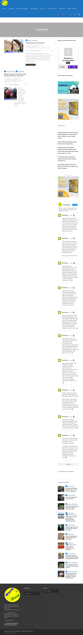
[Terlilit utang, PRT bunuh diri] (13, 46)
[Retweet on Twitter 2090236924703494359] (66, 283)
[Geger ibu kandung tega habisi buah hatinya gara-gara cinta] (61, 506)
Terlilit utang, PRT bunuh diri (35, 43)
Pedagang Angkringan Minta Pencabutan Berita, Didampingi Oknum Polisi (72, 557)
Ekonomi (11, 8)
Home (4, 8)
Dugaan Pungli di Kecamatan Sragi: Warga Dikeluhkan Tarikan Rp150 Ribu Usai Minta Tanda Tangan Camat (68, 135)
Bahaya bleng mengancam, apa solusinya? (69, 548)
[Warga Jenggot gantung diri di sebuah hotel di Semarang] (61, 527)
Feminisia (62, 8)
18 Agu (70, 416)
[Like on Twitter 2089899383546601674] (69, 385)
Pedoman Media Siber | (16, 631)
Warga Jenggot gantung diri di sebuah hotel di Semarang (71, 529)
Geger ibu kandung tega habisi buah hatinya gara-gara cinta (71, 508)
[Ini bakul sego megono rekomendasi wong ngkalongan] (61, 536)
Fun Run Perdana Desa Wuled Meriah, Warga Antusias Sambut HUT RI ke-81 (67, 158)
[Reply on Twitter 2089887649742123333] (63, 412)
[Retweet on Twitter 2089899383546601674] (66, 385)
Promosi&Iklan (30, 631)
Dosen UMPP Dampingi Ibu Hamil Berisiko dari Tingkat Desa (67, 142)
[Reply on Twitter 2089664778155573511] (63, 460)
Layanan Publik (9, 79)
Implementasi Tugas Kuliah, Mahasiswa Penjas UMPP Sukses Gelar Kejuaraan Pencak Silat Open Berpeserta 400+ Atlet (68, 150)
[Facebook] (56, 14)
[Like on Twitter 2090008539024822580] (69, 307)
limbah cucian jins (17, 80)
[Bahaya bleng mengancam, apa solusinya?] (61, 545)
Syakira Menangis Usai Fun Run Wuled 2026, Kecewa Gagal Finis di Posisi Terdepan (68, 166)
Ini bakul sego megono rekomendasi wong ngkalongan (71, 538)
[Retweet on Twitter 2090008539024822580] (66, 307)
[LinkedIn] (67, 14)
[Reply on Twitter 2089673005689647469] (63, 430)
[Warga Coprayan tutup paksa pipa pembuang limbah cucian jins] (10, 93)
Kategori (45, 588)
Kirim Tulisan (72, 8)
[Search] (75, 14)
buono (30, 45)
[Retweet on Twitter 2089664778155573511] (66, 460)
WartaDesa (65, 215)
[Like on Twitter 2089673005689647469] (69, 430)
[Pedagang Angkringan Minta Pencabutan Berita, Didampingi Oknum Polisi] (61, 556)
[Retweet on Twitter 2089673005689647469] (66, 430)
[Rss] (72, 14)
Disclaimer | (24, 631)
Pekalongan (44, 47)
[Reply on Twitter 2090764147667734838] (63, 233)
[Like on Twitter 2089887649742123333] (69, 412)
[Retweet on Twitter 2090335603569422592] (66, 258)
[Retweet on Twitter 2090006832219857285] (66, 331)
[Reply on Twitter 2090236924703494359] (63, 283)
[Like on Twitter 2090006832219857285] (69, 331)
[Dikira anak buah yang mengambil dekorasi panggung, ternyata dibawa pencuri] (61, 573)
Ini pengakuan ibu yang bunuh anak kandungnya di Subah (71, 566)
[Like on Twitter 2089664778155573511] (69, 460)
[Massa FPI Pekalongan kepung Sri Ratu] (61, 497)
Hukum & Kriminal (22, 8)
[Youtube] (65, 14)
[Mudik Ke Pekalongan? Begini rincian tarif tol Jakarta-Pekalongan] (61, 488)
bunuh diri (31, 47)
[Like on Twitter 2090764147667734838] (69, 233)
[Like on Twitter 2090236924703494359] (69, 283)
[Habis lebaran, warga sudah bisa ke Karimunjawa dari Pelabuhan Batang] (61, 515)
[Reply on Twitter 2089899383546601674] (63, 385)
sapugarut (15, 81)
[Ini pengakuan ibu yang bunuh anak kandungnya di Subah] (61, 565)
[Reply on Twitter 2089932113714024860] (63, 355)
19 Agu (70, 287)
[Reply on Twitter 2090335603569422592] (63, 258)
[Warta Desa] (5, 2)
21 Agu (70, 215)
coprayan (37, 47)
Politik (42, 8)
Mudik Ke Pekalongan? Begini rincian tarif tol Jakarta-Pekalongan (71, 490)
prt (49, 47)
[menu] (79, 14)
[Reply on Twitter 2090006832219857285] (63, 331)
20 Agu (70, 238)
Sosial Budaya (52, 8)
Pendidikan (34, 8)
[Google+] (60, 14)
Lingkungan (17, 79)
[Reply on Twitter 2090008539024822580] (63, 307)
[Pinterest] (63, 14)
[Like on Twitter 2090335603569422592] (69, 258)
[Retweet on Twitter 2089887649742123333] (66, 412)
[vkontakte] (69, 14)
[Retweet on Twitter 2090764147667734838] (66, 233)
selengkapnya (30, 64)
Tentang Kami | (7, 631)
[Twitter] (58, 14)
